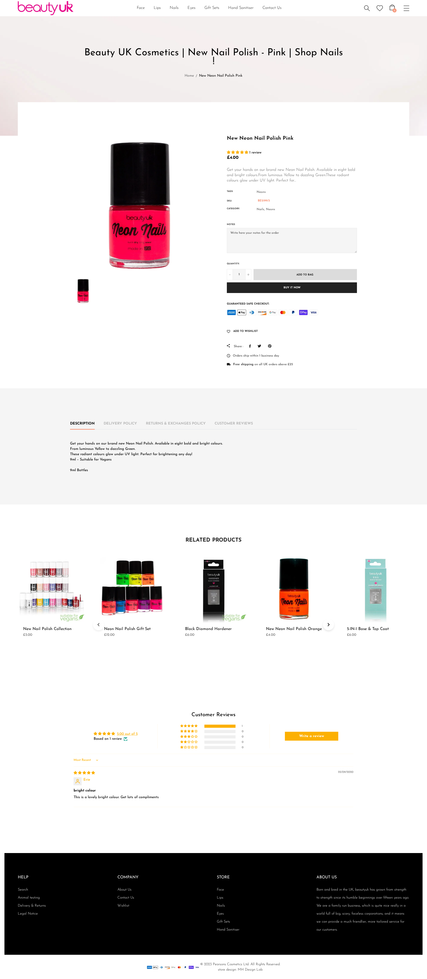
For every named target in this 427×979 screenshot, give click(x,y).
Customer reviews (234, 423)
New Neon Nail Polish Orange (294, 629)
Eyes (220, 913)
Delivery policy (120, 423)
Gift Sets (211, 8)
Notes (231, 224)
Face (220, 889)
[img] (84, 773)
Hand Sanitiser (241, 8)
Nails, (261, 209)
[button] (238, 152)
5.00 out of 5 (127, 734)
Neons (261, 192)
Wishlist (123, 905)
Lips (220, 897)
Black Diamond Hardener (208, 629)
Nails (221, 905)
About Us (124, 889)
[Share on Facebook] (251, 346)
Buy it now (292, 287)
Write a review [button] (311, 736)
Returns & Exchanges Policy (176, 423)
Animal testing (29, 897)
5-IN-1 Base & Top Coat (368, 629)
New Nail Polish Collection (47, 629)
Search (23, 889)
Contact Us (272, 8)
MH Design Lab (250, 969)
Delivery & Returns (32, 905)
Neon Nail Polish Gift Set (127, 629)
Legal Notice (28, 913)
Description (82, 423)
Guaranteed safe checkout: (248, 304)
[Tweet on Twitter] (261, 346)
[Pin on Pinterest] (271, 346)
